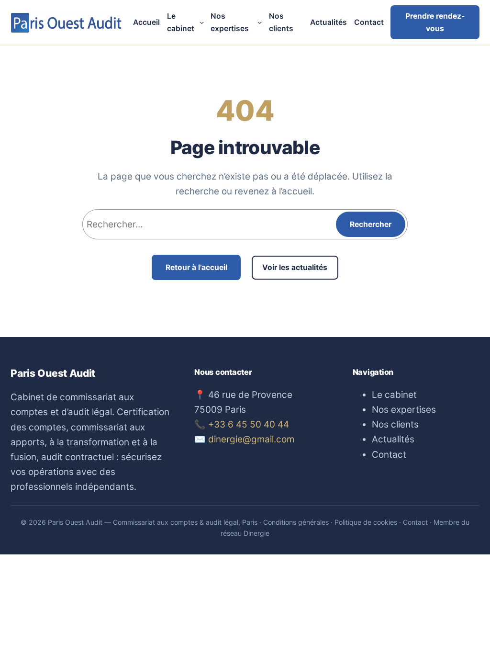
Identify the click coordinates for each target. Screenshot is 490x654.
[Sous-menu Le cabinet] (202, 22)
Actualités (393, 439)
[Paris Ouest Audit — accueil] (66, 22)
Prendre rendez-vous (435, 22)
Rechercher (370, 224)
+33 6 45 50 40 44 (248, 424)
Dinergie (256, 533)
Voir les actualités (294, 267)
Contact (389, 454)
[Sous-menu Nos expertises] (259, 22)
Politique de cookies (365, 522)
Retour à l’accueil (196, 267)
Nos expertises (404, 409)
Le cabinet (394, 394)
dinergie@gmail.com (251, 439)
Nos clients (395, 424)
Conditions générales (296, 522)
